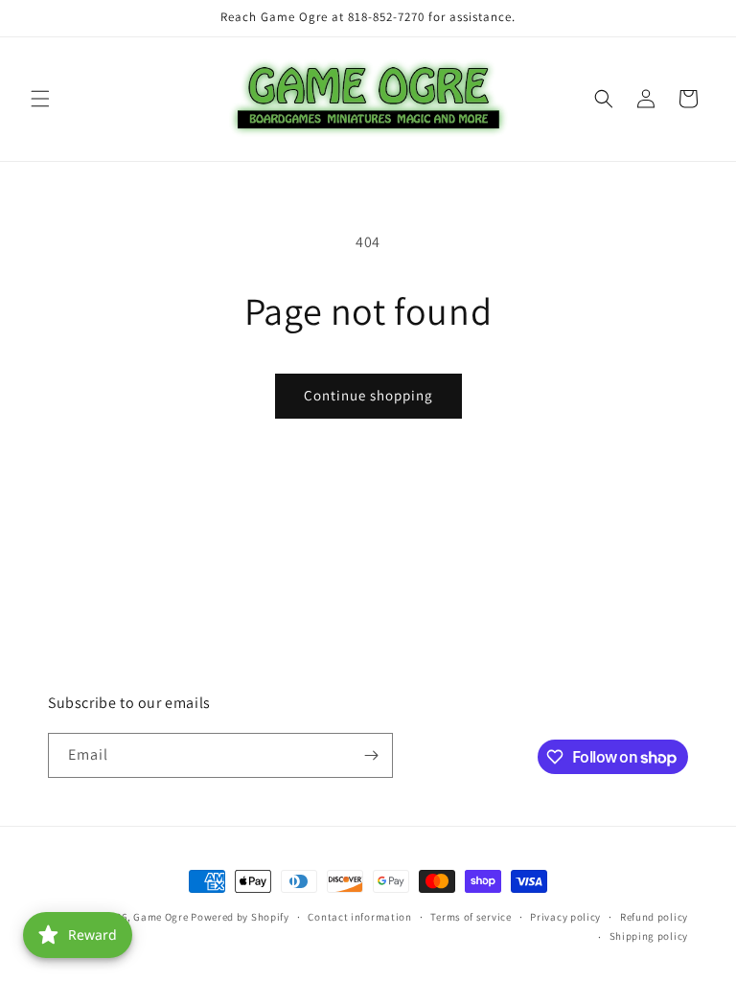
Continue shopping (368, 395)
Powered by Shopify (240, 917)
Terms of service (470, 917)
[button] (40, 99)
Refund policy (654, 917)
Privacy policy (565, 917)
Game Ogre (160, 917)
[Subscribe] (371, 755)
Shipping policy (649, 936)
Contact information (359, 917)
